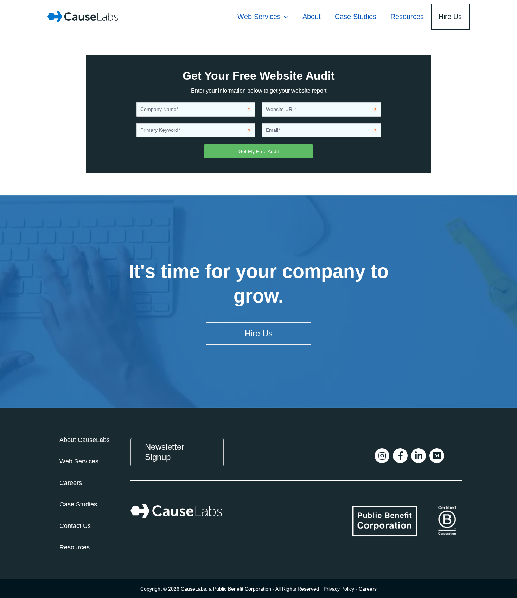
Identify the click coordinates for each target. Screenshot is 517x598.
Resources (74, 547)
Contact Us (75, 525)
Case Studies (78, 504)
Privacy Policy (339, 589)
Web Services (78, 461)
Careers (70, 482)
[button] (284, 16)
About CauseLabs (84, 439)
